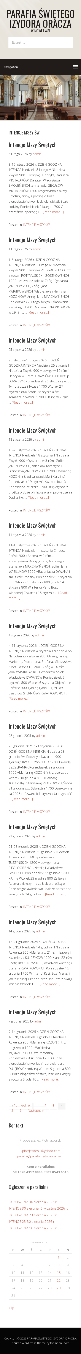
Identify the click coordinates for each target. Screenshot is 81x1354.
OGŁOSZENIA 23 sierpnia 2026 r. (33, 1215)
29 (59, 1288)
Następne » (36, 1110)
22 (59, 1280)
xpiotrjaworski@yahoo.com (40, 1151)
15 (59, 1272)
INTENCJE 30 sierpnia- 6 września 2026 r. (38, 1208)
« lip (11, 1307)
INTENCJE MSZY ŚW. (36, 225)
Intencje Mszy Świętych (33, 144)
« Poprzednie (20, 1105)
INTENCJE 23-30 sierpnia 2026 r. (32, 1221)
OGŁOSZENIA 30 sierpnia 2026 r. (33, 1202)
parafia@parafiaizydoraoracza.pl (40, 1156)
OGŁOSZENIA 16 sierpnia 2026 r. (33, 1228)
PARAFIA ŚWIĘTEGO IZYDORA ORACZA (40, 18)
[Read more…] (53, 212)
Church (16, 1343)
